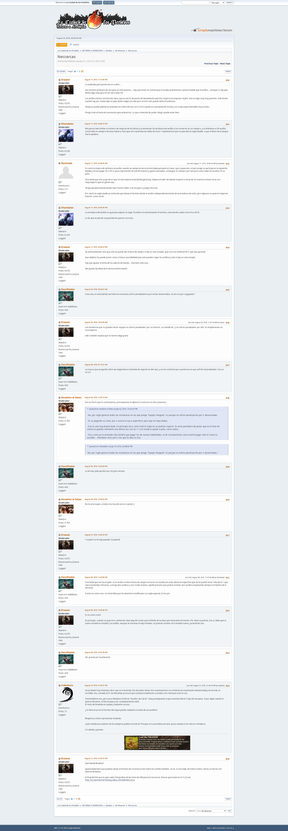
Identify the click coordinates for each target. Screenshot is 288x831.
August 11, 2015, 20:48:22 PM (96, 247)
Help (208, 828)
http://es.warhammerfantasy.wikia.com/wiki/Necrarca (110, 780)
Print (228, 71)
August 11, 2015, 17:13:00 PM (96, 79)
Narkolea (66, 163)
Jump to (192, 810)
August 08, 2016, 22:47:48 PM (96, 652)
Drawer (65, 79)
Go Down (61, 71)
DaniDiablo (68, 289)
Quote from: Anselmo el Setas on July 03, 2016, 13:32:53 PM (113, 409)
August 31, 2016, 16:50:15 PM (96, 758)
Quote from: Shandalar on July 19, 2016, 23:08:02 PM (110, 446)
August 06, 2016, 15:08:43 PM (96, 499)
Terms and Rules (218, 828)
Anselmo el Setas (71, 397)
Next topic (225, 63)
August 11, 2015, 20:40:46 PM (96, 163)
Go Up (59, 799)
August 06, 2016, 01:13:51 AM (96, 364)
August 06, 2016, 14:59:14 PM (96, 397)
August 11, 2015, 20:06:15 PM (96, 124)
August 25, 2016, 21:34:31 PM (96, 685)
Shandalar (67, 123)
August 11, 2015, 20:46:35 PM (96, 207)
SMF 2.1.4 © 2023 (60, 828)
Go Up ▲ (230, 828)
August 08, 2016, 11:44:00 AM (96, 577)
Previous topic (211, 63)
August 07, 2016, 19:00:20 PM (96, 535)
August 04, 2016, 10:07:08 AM (96, 322)
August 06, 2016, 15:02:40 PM (96, 466)
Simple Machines (74, 828)
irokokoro (67, 685)
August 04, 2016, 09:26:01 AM (96, 289)
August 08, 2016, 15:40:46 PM (96, 610)
